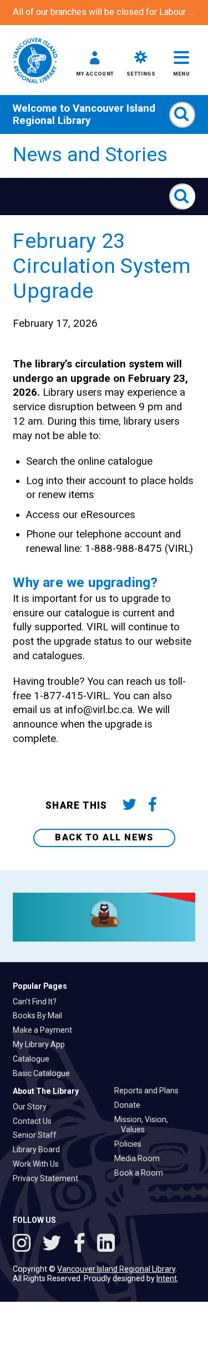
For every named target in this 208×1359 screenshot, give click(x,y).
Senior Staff (38, 1135)
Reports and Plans (150, 1090)
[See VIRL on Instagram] (24, 1244)
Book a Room (142, 1172)
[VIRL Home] (35, 61)
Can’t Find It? (38, 1001)
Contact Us (35, 1121)
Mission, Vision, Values (144, 1124)
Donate (130, 1105)
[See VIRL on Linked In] (106, 1244)
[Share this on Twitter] (129, 806)
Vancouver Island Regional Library (84, 114)
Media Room (140, 1158)
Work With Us (39, 1163)
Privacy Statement (48, 1178)
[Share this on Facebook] (153, 806)
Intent (166, 1278)
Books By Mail (40, 1015)
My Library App (42, 1044)
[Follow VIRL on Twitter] (54, 1244)
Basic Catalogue (44, 1073)
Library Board (39, 1149)
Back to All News (104, 837)
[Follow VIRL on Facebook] (81, 1244)
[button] (95, 66)
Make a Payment (45, 1030)
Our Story (33, 1106)
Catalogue (34, 1058)
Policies (131, 1143)
